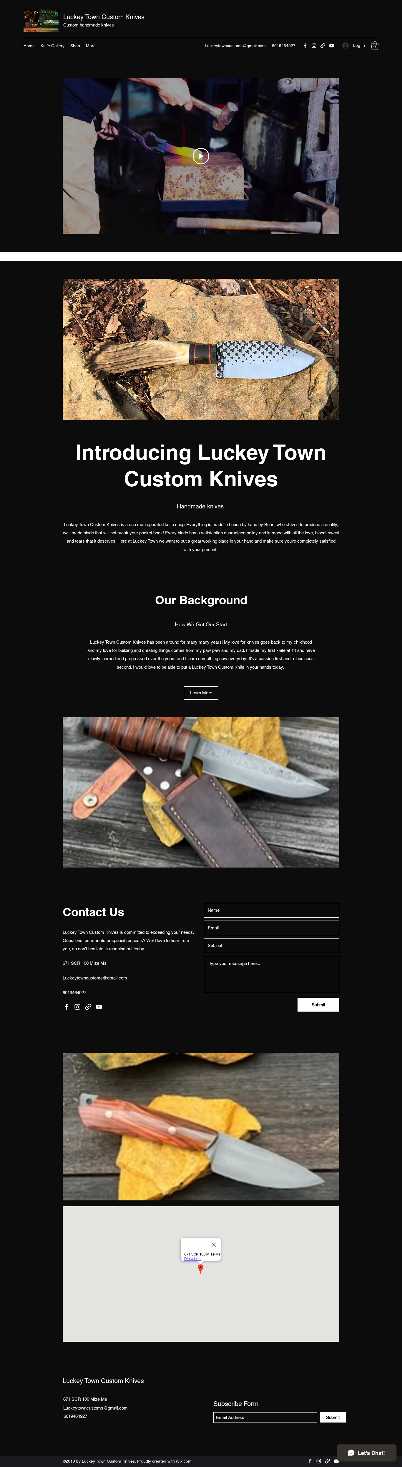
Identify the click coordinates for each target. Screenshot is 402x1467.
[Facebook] (305, 46)
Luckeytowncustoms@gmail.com (235, 45)
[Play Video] (201, 156)
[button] (374, 45)
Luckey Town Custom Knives (103, 17)
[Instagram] (314, 46)
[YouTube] (332, 46)
